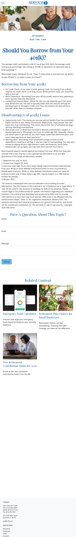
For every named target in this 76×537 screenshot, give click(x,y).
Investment (6, 531)
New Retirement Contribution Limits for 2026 (20, 364)
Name (4, 219)
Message (5, 243)
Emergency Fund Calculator (19, 313)
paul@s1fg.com (8, 521)
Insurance (6, 536)
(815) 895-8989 (12, 508)
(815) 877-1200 (12, 506)
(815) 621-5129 (13, 510)
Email (3, 231)
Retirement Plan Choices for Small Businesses (55, 315)
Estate (5, 534)
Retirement (6, 529)
